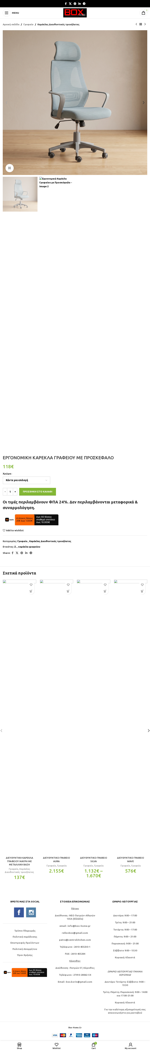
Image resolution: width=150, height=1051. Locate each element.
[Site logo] (75, 12)
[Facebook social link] (65, 3)
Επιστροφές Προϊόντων (24, 942)
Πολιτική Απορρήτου (24, 949)
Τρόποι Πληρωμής (24, 930)
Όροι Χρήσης (25, 955)
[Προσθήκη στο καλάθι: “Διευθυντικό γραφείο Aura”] (68, 591)
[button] (6, 102)
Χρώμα (7, 473)
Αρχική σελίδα (11, 24)
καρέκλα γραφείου (29, 546)
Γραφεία (62, 865)
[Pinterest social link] (75, 3)
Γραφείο (28, 24)
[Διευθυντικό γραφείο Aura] (56, 717)
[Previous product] (136, 24)
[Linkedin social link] (79, 3)
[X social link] (70, 3)
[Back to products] (140, 24)
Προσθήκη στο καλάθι (37, 491)
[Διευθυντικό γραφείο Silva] (93, 717)
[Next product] (145, 24)
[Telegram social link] (84, 3)
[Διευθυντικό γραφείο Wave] (130, 717)
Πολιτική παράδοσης (25, 936)
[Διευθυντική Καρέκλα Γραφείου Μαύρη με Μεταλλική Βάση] (19, 717)
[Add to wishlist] (31, 584)
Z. (15, 546)
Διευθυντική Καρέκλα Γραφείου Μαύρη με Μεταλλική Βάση (19, 861)
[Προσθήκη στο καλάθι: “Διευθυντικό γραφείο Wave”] (142, 591)
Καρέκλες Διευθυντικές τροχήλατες (58, 24)
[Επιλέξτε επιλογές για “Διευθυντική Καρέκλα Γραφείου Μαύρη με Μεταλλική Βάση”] (31, 591)
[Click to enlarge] (9, 168)
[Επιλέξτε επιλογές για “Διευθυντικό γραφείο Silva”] (105, 591)
